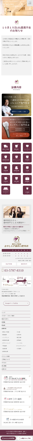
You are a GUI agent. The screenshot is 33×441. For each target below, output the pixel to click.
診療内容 (4, 328)
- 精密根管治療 (5, 340)
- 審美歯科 (4, 334)
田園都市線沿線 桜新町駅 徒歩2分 (14, 402)
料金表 (3, 325)
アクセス (4, 362)
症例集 (3, 322)
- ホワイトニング (6, 343)
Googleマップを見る (11, 303)
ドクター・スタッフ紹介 (8, 315)
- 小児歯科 (18, 348)
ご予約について (6, 359)
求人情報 (4, 366)
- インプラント (5, 337)
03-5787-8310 (13, 270)
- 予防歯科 (4, 345)
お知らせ (4, 369)
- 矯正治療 (18, 337)
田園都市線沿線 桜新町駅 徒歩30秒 (14, 382)
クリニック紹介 (6, 356)
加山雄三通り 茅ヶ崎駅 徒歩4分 (13, 422)
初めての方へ (5, 319)
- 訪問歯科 (18, 340)
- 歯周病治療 (5, 351)
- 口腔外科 (18, 334)
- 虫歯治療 (4, 348)
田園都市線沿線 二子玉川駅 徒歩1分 (15, 391)
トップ (3, 312)
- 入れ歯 (18, 332)
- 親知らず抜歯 (5, 332)
